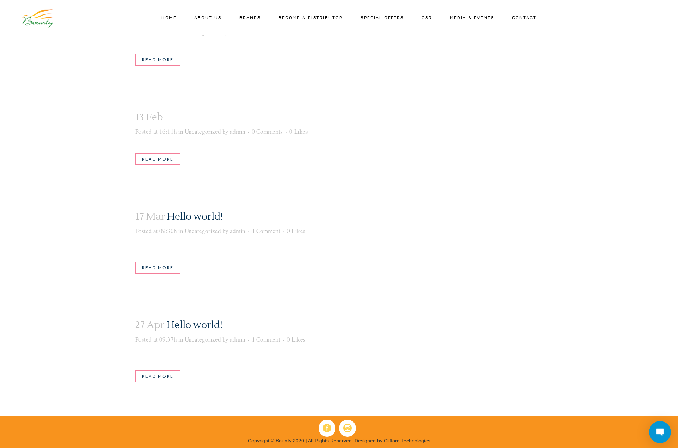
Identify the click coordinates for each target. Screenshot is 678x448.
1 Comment (266, 231)
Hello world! (195, 216)
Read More (158, 59)
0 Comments (267, 131)
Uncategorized (203, 131)
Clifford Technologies (407, 440)
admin (237, 131)
